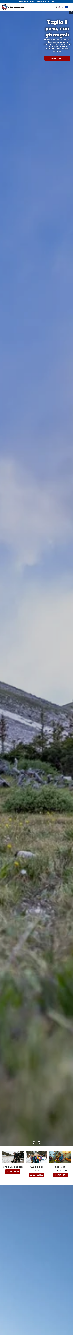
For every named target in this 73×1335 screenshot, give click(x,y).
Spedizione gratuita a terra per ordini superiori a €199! (36, 2)
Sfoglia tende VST (57, 58)
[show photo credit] (71, 12)
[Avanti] (39, 1142)
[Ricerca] (56, 7)
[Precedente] (34, 1142)
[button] (59, 7)
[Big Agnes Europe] (13, 7)
